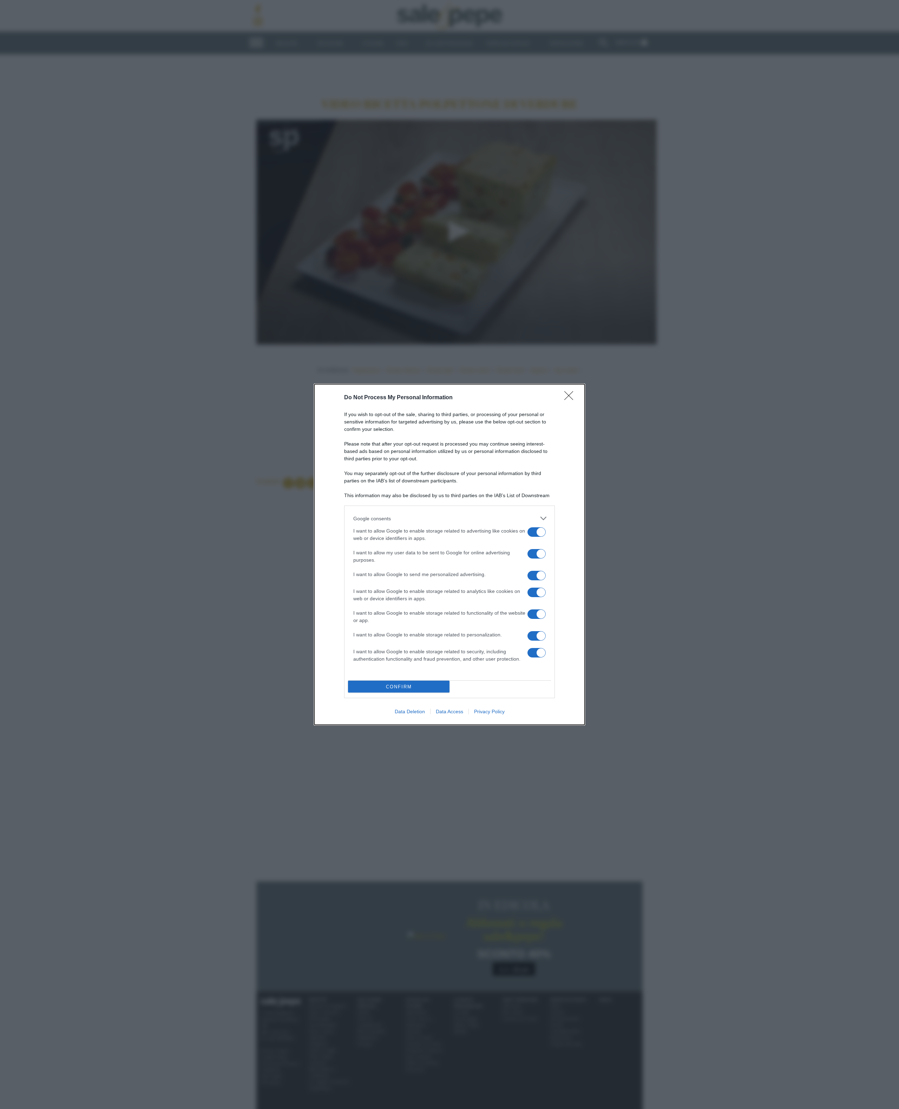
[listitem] (449, 518)
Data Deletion (410, 711)
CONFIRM (399, 686)
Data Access (449, 711)
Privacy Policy (489, 711)
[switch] (536, 532)
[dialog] (449, 554)
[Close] (571, 398)
